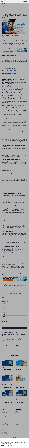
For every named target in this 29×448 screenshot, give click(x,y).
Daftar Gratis (24, 1)
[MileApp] (3, 1)
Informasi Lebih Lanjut (8, 445)
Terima (2, 445)
